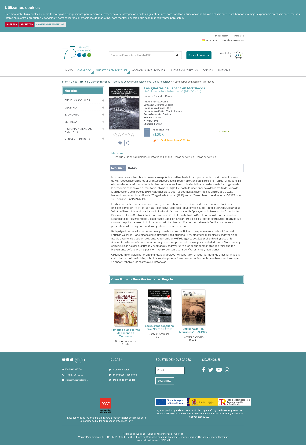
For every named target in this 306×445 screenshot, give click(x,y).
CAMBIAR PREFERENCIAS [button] (50, 24)
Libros (74, 81)
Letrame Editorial (164, 104)
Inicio (70, 70)
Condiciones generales (159, 433)
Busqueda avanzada (199, 55)
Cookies (178, 433)
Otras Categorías (77, 138)
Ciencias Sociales (77, 100)
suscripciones (148, 70)
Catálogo (84, 70)
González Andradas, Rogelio (158, 96)
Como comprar (121, 369)
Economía (72, 114)
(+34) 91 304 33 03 (74, 375)
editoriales (111, 70)
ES (207, 40)
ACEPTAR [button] (11, 24)
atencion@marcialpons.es (77, 380)
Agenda (208, 70)
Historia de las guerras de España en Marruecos (125, 333)
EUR (215, 40)
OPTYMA (165, 440)
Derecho (71, 107)
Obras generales (142, 81)
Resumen (117, 168)
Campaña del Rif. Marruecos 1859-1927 (193, 330)
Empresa (71, 121)
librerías (184, 70)
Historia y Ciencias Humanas (95, 81)
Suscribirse (164, 381)
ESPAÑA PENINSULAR (233, 40)
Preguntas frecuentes (125, 374)
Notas (132, 168)
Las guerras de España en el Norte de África (159, 327)
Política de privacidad (124, 379)
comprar (224, 131)
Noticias (224, 70)
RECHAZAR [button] (27, 24)
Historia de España (122, 81)
